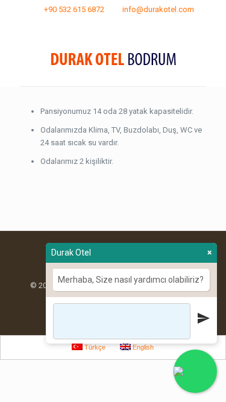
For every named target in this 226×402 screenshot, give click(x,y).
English (142, 347)
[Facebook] (105, 24)
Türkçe (94, 347)
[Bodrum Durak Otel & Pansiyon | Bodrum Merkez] (113, 58)
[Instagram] (121, 24)
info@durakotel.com (158, 9)
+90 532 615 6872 (74, 9)
